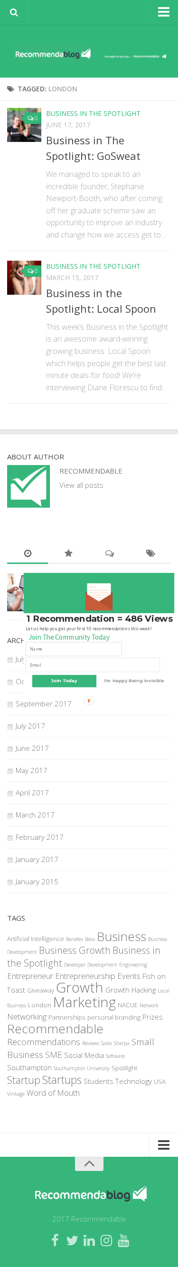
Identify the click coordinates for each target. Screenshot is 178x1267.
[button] (99, 618)
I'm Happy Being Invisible (134, 681)
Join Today (64, 681)
